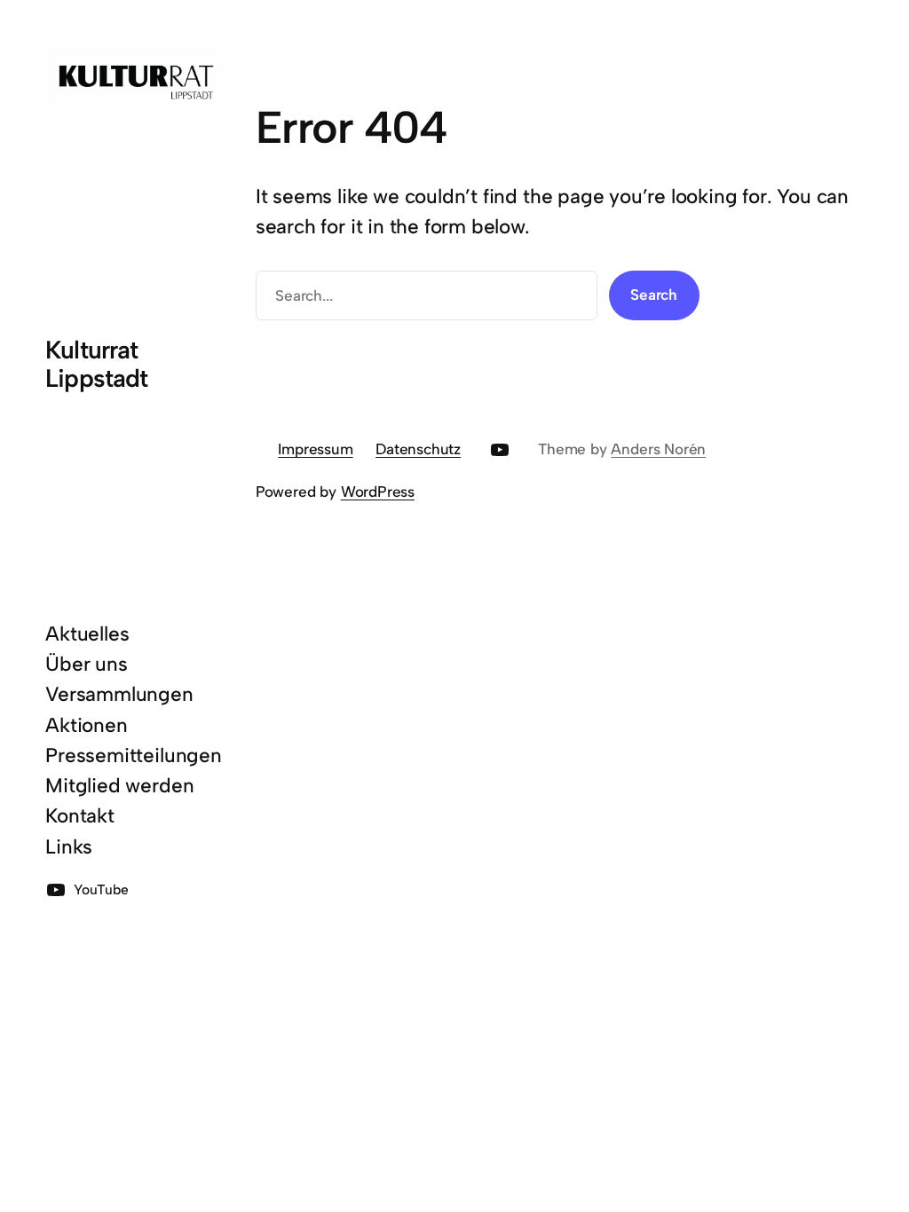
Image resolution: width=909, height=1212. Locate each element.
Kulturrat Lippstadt (96, 363)
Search (653, 294)
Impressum (315, 449)
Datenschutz (418, 449)
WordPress (378, 491)
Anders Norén (658, 449)
